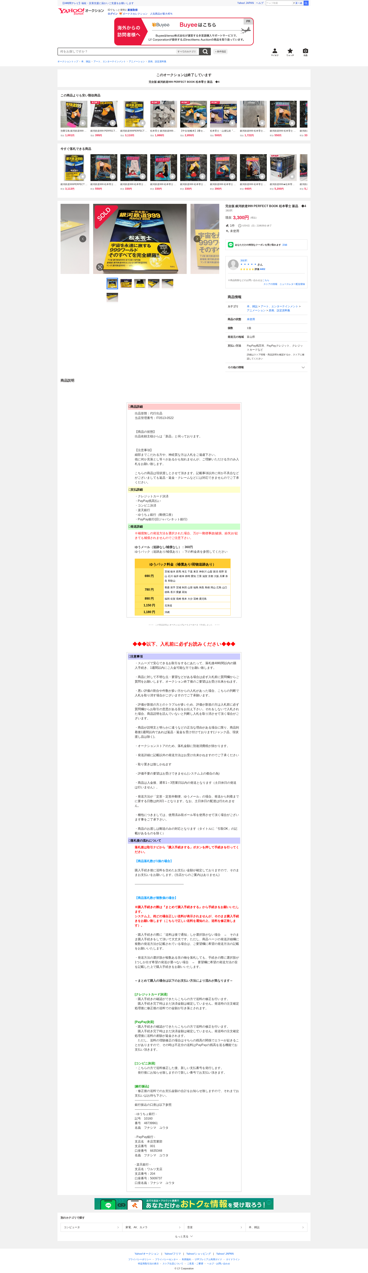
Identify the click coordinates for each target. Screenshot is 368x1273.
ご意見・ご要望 (195, 1263)
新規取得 (133, 9)
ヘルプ (260, 3)
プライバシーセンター (166, 1259)
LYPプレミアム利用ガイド (208, 1259)
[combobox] (117, 51)
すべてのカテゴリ (186, 51)
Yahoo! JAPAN (245, 3)
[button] (266, 367)
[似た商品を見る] (100, 267)
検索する (205, 51)
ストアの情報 (270, 284)
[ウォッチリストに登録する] (83, 123)
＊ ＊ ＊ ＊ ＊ (248, 264)
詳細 (285, 244)
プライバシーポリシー (139, 1259)
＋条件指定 (220, 51)
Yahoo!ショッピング (198, 1253)
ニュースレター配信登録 (292, 284)
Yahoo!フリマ (172, 1253)
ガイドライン (233, 1259)
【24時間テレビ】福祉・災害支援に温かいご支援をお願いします (97, 3)
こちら (265, 280)
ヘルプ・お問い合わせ (218, 1263)
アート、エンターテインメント (110, 61)
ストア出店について (173, 1263)
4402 (262, 269)
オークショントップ (68, 61)
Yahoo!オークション (147, 1253)
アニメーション (137, 61)
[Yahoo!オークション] (82, 9)
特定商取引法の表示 (148, 1263)
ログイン (113, 13)
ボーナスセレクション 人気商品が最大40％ (148, 13)
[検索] (306, 3)
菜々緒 (298, 3)
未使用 (251, 319)
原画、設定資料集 (157, 61)
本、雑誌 (85, 61)
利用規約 (186, 1259)
